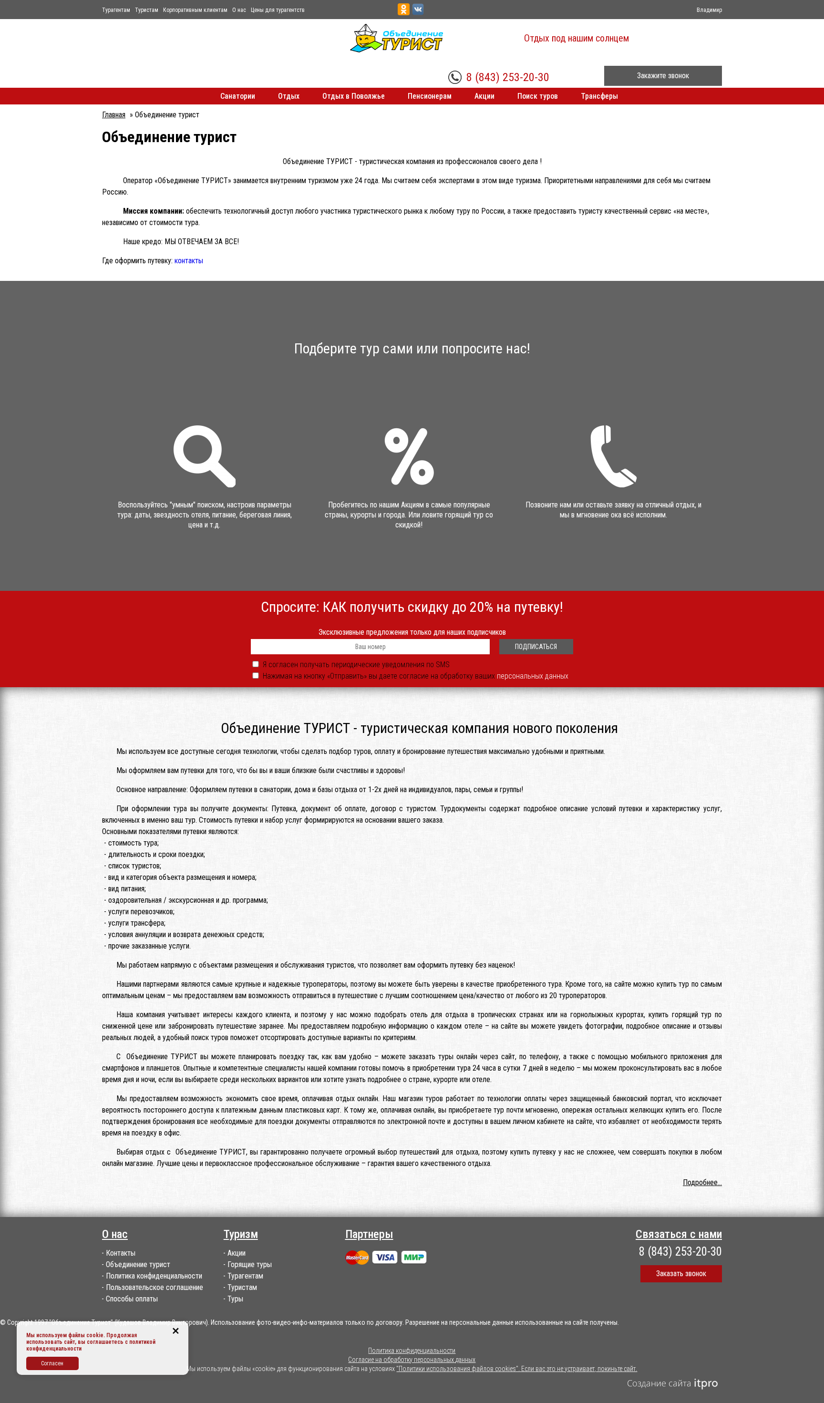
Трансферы (599, 96)
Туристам (146, 10)
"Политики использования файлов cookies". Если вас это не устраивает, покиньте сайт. (516, 1368)
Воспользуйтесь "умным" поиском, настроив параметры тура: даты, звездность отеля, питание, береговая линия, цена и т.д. (204, 514)
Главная (113, 114)
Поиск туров (537, 96)
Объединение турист (138, 1264)
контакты (189, 260)
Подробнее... (702, 1182)
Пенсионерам (430, 96)
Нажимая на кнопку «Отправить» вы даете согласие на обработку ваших (415, 676)
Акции (484, 96)
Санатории (237, 96)
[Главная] (396, 38)
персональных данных (532, 676)
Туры (235, 1298)
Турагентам (116, 10)
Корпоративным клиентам (195, 10)
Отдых (288, 96)
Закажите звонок (663, 75)
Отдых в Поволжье (353, 96)
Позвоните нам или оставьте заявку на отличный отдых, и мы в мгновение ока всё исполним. (613, 509)
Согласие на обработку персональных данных (411, 1359)
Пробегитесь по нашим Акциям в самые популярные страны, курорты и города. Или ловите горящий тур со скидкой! (409, 514)
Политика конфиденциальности (154, 1275)
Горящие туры (249, 1264)
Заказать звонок (681, 1273)
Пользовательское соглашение (154, 1287)
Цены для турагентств (278, 10)
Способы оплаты (132, 1298)
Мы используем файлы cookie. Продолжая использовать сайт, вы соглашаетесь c (81, 1338)
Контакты (120, 1253)
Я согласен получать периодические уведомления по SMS (356, 664)
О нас (239, 10)
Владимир (709, 10)
